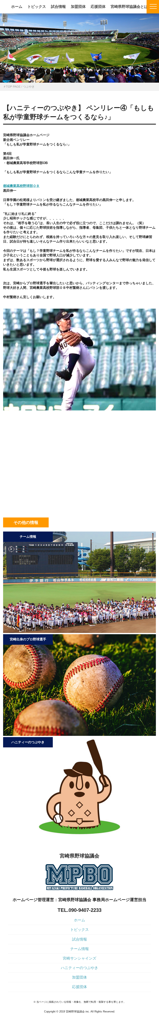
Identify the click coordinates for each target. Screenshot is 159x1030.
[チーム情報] (79, 632)
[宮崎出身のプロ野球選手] (79, 734)
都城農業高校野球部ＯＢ (21, 186)
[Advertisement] (79, 437)
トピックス (36, 7)
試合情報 (58, 7)
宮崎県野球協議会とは (129, 7)
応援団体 (98, 7)
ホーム (16, 7)
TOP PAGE (13, 86)
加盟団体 (78, 7)
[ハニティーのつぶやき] (79, 837)
